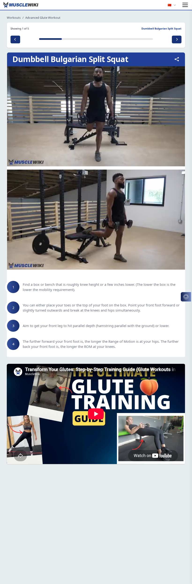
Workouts (14, 17)
